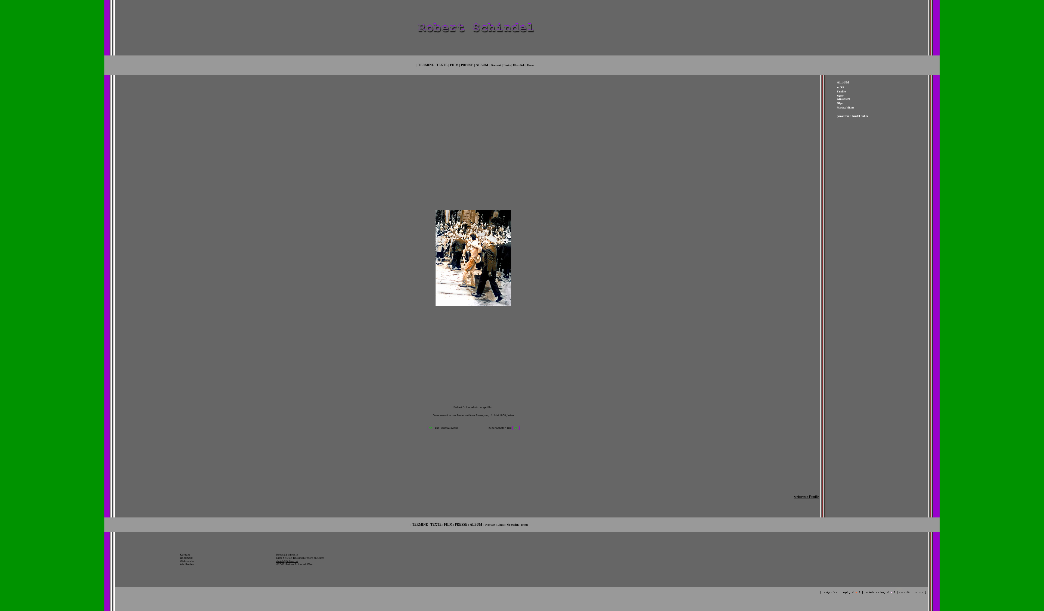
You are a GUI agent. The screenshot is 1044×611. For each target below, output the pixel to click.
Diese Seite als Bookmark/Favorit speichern (300, 557)
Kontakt (496, 65)
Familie (841, 91)
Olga (840, 103)
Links (507, 65)
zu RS (840, 87)
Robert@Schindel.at (287, 554)
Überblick (519, 65)
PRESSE (467, 65)
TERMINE (426, 65)
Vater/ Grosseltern (843, 97)
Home (530, 65)
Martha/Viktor (845, 107)
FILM (454, 65)
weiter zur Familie (806, 497)
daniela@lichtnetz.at (287, 561)
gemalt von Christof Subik (852, 115)
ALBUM (482, 65)
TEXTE (442, 65)
